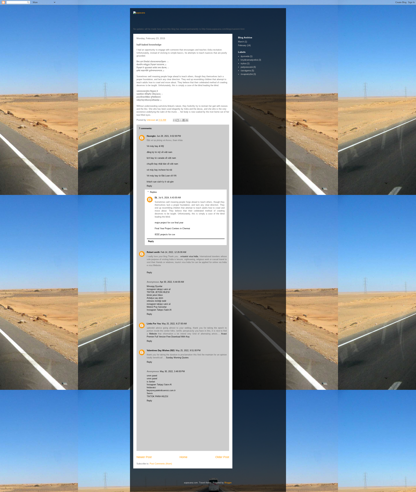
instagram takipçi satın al (158, 289)
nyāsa (243, 63)
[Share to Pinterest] (186, 120)
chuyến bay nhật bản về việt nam (162, 164)
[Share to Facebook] (183, 120)
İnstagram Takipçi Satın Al (159, 384)
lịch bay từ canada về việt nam (161, 158)
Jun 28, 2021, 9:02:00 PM (169, 136)
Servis (150, 393)
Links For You (154, 323)
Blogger (227, 482)
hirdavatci (151, 387)
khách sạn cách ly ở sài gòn (160, 181)
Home (183, 457)
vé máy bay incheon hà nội (159, 170)
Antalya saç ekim (155, 298)
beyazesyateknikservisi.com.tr (161, 390)
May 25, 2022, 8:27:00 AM (174, 323)
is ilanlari (151, 381)
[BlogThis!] (177, 120)
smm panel (152, 375)
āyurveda (245, 56)
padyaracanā (247, 67)
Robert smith (153, 252)
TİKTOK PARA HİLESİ (157, 396)
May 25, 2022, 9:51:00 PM (188, 350)
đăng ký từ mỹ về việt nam (159, 152)
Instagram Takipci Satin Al (159, 310)
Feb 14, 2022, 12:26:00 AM (173, 252)
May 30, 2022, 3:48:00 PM (172, 371)
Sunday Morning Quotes (177, 357)
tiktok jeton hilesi (155, 295)
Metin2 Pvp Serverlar (157, 307)
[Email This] (174, 120)
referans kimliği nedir (156, 301)
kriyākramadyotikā (249, 60)
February (242, 45)
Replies (153, 192)
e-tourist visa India (189, 256)
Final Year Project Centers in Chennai (172, 228)
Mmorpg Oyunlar (154, 286)
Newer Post (144, 457)
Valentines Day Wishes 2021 (161, 350)
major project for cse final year (169, 222)
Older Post (222, 457)
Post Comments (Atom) (161, 463)
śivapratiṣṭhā (247, 74)
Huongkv (151, 136)
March (241, 41)
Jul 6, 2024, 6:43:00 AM (169, 197)
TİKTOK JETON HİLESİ (158, 292)
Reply (149, 186)
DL (156, 197)
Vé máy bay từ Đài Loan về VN (161, 175)
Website (153, 333)
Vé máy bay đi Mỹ (155, 146)
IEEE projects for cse (165, 234)
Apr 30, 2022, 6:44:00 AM (172, 282)
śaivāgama (246, 70)
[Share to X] (180, 120)
